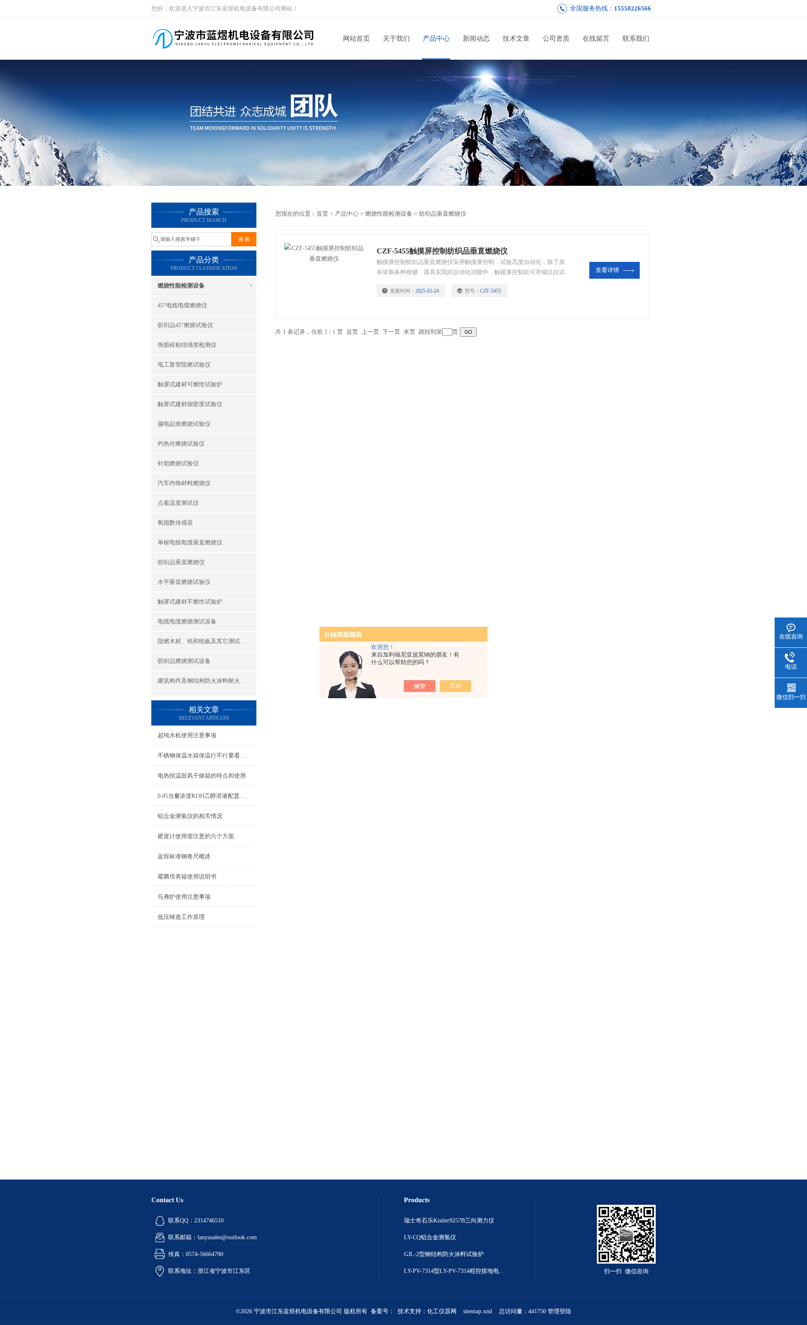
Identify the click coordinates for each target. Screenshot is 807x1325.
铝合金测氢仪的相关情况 (190, 816)
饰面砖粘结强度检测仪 (187, 345)
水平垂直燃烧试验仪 (184, 582)
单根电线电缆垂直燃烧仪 (190, 542)
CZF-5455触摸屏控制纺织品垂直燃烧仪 (442, 251)
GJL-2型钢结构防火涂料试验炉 (444, 1254)
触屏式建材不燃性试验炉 (190, 602)
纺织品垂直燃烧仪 (181, 562)
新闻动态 (476, 38)
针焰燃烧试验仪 (178, 463)
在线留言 (596, 38)
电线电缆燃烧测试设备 (187, 621)
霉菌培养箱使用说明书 (187, 877)
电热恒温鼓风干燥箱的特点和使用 (202, 776)
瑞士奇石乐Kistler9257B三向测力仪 (449, 1220)
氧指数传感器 (175, 523)
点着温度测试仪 (178, 503)
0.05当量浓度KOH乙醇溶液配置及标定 (207, 796)
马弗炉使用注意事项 (184, 897)
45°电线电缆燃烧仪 (182, 305)
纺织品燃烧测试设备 (184, 661)
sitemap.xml (477, 1311)
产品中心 (436, 38)
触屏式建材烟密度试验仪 (190, 404)
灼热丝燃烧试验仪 (181, 444)
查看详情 (607, 270)
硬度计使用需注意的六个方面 (196, 836)
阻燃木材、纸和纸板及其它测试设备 (205, 641)
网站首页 (356, 38)
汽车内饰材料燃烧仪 (184, 483)
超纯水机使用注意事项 (187, 735)
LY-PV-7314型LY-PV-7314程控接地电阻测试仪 (456, 1271)
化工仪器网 (441, 1311)
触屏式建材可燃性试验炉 (190, 384)
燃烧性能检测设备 (181, 285)
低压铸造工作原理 (181, 917)
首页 (322, 214)
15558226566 (632, 8)
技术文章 (516, 38)
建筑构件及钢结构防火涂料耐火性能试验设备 (207, 681)
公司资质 (556, 38)
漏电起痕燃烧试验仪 (184, 424)
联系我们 (635, 38)
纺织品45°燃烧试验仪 (185, 325)
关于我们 (396, 38)
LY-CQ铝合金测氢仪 (430, 1237)
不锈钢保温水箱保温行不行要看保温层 (207, 755)
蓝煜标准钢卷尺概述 (184, 856)
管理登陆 (559, 1311)
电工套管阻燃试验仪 (184, 365)
